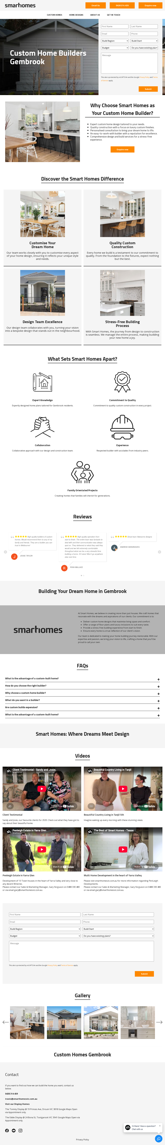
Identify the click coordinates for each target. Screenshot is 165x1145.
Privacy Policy (144, 77)
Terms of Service (67, 965)
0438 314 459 (122, 5)
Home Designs (76, 14)
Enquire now (150, 5)
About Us (95, 14)
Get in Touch (113, 14)
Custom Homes (54, 14)
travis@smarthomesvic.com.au (21, 1098)
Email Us (96, 5)
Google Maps (65, 1109)
